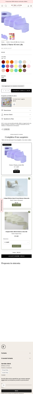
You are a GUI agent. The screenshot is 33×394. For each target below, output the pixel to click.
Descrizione (7, 110)
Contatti (3, 375)
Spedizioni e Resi (9, 119)
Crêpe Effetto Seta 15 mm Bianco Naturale (16, 198)
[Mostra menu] (2, 6)
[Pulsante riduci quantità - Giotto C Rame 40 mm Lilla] (3, 90)
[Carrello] (31, 6)
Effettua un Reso (5, 365)
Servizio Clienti (8, 114)
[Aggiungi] (14, 104)
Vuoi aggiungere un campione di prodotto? (13, 86)
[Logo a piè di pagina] (3, 347)
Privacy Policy (5, 370)
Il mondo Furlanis (7, 358)
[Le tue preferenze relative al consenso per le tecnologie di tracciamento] (1, 205)
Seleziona (5, 238)
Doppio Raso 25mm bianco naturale (16, 231)
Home (2, 42)
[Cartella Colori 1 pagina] (6, 102)
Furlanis (4, 353)
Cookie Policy (5, 372)
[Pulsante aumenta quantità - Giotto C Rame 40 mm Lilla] (8, 90)
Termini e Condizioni (6, 367)
